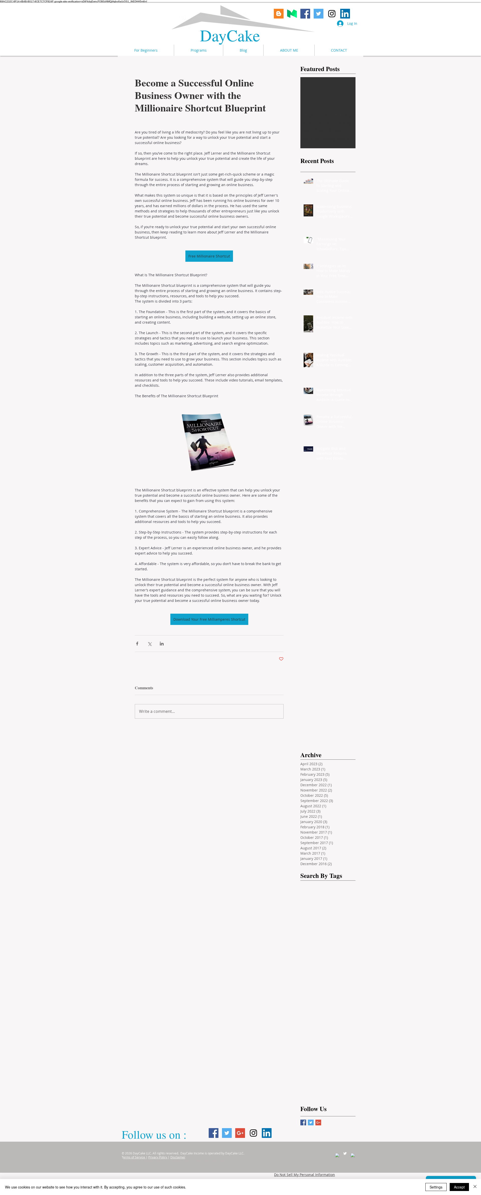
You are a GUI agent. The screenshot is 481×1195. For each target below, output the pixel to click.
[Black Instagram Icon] (332, 14)
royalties (345, 1066)
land (306, 1015)
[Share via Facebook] (137, 643)
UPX (306, 957)
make (333, 1022)
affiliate (344, 957)
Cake (246, 35)
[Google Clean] (353, 1155)
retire (325, 1066)
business (310, 979)
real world (311, 1058)
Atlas (329, 906)
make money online (319, 928)
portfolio (345, 1044)
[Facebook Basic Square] (303, 1122)
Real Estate (339, 884)
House (308, 899)
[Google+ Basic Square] (318, 1122)
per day (324, 1044)
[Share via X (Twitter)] (149, 643)
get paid (309, 920)
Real (347, 913)
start (333, 1080)
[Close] (475, 1187)
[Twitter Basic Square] (311, 1122)
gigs (322, 1008)
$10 (328, 935)
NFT (306, 950)
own (306, 1044)
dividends (311, 993)
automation (312, 971)
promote (310, 1051)
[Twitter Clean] (345, 1153)
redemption (337, 1058)
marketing (311, 1029)
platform (310, 935)
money (346, 899)
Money (327, 899)
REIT (321, 950)
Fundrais (310, 891)
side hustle (312, 1080)
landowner (311, 1022)
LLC (349, 942)
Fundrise (310, 913)
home (338, 1008)
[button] (198, 50)
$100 (343, 935)
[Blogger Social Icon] (279, 14)
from (306, 1008)
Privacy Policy (158, 1157)
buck (334, 971)
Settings (436, 1186)
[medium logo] (292, 14)
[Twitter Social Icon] (318, 14)
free (343, 1000)
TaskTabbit (341, 950)
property (310, 906)
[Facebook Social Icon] (305, 14)
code (306, 986)
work (306, 1095)
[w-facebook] (337, 1155)
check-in (332, 979)
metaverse (336, 1029)
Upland (323, 957)
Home (330, 891)
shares (322, 1073)
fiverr (327, 1000)
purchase (333, 1051)
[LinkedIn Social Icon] (345, 14)
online (334, 1037)
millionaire (311, 1037)
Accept (459, 1186)
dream (333, 993)
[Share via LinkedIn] (161, 643)
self (305, 1073)
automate (333, 964)
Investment (312, 884)
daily (337, 986)
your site (326, 1095)
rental (307, 1066)
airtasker (310, 964)
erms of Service (134, 1157)
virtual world (332, 1088)
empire (308, 1000)
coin (322, 986)
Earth (334, 942)
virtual (308, 1088)
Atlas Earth (312, 942)
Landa (330, 913)
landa (323, 1015)
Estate (346, 906)
